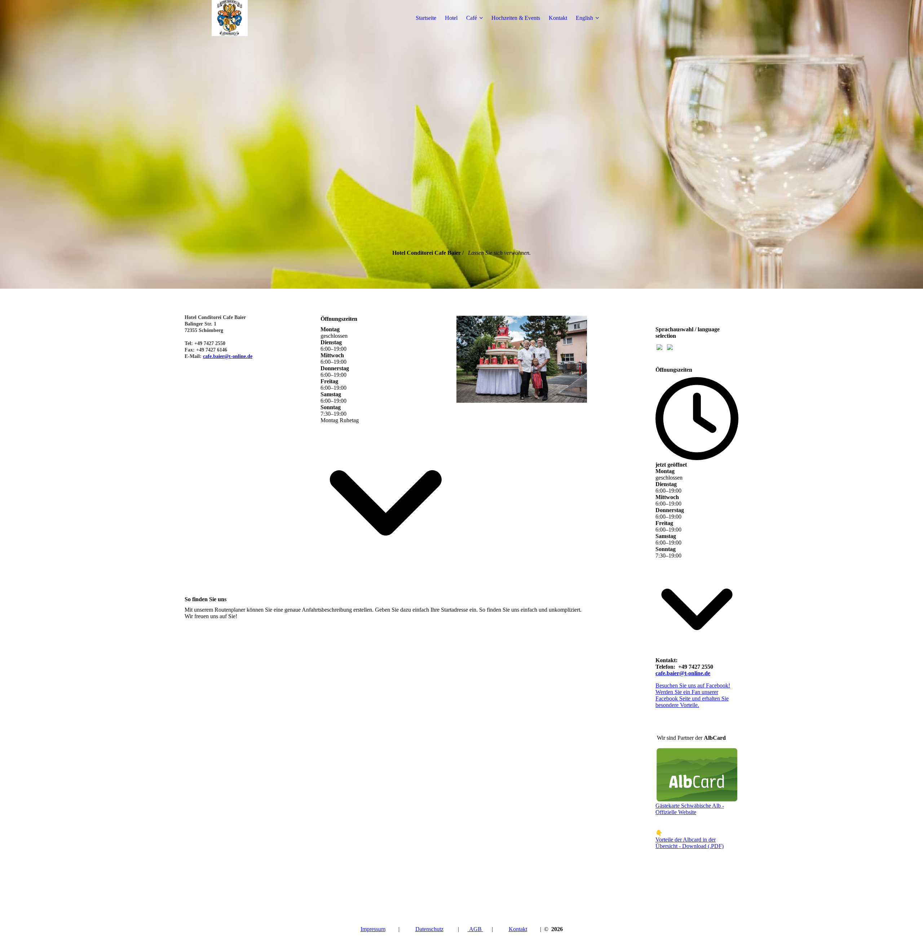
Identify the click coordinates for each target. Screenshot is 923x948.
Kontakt (558, 18)
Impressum (373, 929)
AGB (475, 929)
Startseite (426, 18)
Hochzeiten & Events (515, 18)
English (584, 18)
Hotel (451, 18)
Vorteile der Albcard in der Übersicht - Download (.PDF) (689, 842)
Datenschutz (429, 929)
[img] (230, 18)
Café (471, 18)
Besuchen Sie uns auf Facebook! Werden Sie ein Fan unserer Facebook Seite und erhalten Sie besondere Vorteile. (692, 695)
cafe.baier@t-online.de (227, 356)
